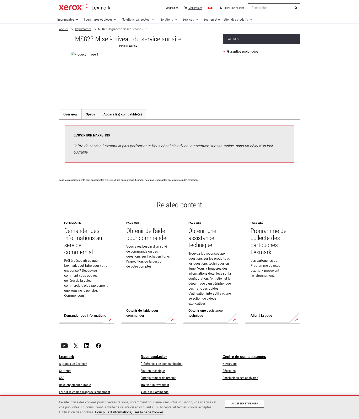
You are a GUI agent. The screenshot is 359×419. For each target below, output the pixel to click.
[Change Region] (210, 8)
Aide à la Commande (154, 392)
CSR (61, 378)
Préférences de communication (161, 364)
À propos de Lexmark (73, 364)
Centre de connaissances (244, 356)
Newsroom (230, 364)
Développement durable (75, 385)
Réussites (229, 371)
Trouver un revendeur (155, 385)
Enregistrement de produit (158, 378)
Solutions (166, 19)
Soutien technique (153, 371)
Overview (70, 114)
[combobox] (274, 7)
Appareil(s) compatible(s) (122, 114)
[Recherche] (296, 8)
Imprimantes (65, 19)
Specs (90, 114)
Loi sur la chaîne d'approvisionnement (84, 392)
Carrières (65, 371)
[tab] (70, 114)
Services (188, 19)
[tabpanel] (179, 146)
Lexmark (66, 356)
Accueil (84, 6)
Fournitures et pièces (98, 19)
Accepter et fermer (244, 403)
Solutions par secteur (136, 19)
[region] (179, 407)
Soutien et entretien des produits (226, 19)
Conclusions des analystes (240, 378)
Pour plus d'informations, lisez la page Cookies (129, 412)
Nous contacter (154, 356)
